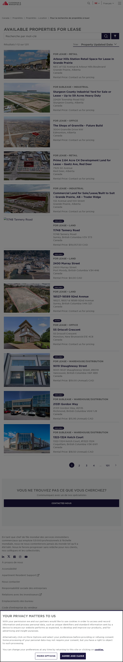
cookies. (99, 649)
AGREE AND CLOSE (73, 656)
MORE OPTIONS (46, 656)
